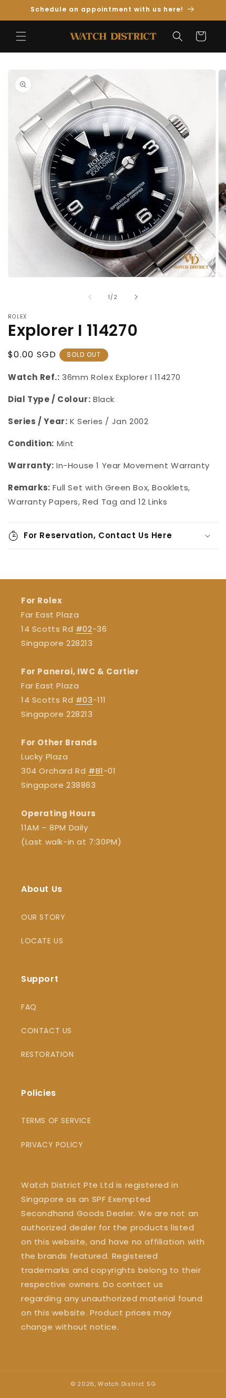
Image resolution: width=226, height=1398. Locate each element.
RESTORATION (47, 1054)
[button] (21, 36)
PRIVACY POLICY (52, 1144)
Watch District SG (127, 1384)
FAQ (29, 1007)
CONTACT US (46, 1030)
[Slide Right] (136, 297)
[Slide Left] (89, 297)
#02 (84, 628)
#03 (84, 699)
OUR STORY (43, 917)
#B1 (96, 770)
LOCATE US (42, 941)
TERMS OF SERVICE (56, 1120)
